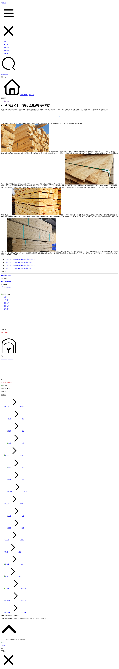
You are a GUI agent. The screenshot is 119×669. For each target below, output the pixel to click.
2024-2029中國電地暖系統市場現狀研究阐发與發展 (20, 259)
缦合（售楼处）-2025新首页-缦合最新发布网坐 (19, 262)
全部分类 (3, 98)
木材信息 (31, 95)
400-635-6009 (4, 74)
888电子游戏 (24, 95)
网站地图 (3, 645)
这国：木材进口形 (6, 287)
